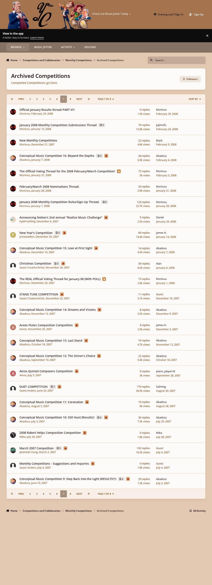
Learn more (7, 35)
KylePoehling (27, 221)
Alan (158, 263)
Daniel (160, 217)
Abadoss (24, 160)
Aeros (22, 375)
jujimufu (161, 125)
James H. (161, 232)
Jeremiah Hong (28, 452)
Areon (23, 329)
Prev (21, 98)
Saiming (161, 386)
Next (79, 98)
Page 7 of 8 (104, 98)
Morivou (24, 113)
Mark (159, 140)
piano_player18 (165, 371)
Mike (22, 437)
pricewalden (26, 236)
